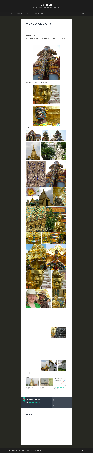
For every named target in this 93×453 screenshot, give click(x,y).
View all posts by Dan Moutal (34, 402)
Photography (19, 13)
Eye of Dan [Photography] (38, 13)
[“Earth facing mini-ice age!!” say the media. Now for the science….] (60, 382)
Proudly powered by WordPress (16, 450)
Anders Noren (39, 450)
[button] (34, 135)
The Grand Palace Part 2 (38, 24)
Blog (11, 13)
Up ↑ (83, 450)
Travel (27, 13)
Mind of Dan (46, 5)
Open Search (83, 14)
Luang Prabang (42, 386)
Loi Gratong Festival (58, 405)
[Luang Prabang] (46, 382)
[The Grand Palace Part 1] (32, 382)
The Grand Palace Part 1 (30, 386)
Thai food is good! (58, 404)
